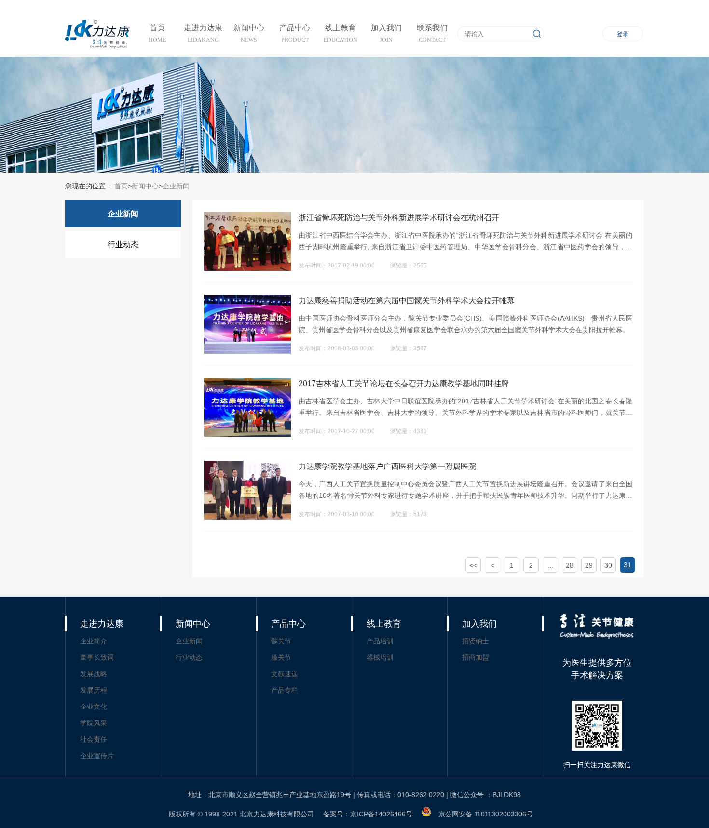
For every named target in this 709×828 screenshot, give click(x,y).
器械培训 (380, 657)
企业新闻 (176, 186)
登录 (622, 34)
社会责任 (93, 739)
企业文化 (93, 706)
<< (473, 565)
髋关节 (281, 641)
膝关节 (281, 657)
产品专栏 (284, 690)
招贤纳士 (475, 641)
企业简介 (93, 641)
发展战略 (93, 674)
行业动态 (123, 244)
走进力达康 (101, 623)
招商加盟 (475, 657)
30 (608, 565)
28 (569, 565)
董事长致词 (97, 657)
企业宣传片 (97, 756)
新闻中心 (145, 186)
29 (589, 565)
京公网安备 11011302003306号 (485, 814)
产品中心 (288, 623)
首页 (120, 186)
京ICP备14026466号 (381, 814)
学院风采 (93, 723)
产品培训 (380, 641)
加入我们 (479, 623)
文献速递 (284, 674)
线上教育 (384, 623)
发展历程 (93, 690)
